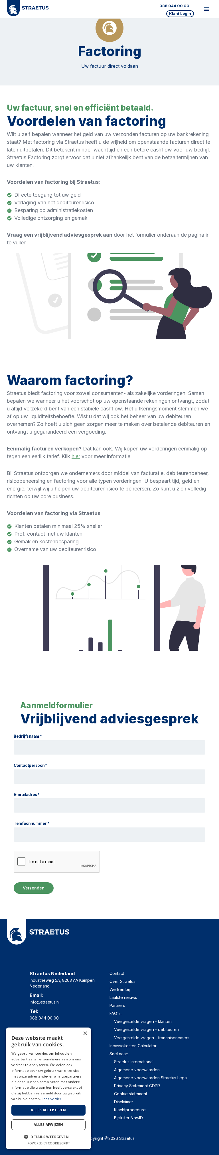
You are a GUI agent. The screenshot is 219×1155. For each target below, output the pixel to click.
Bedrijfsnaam (28, 736)
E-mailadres (27, 794)
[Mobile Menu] (206, 9)
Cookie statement (130, 1093)
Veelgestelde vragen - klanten (143, 1021)
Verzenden (33, 887)
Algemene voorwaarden (137, 1069)
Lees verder (51, 1098)
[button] (48, 1137)
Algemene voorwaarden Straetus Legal (151, 1077)
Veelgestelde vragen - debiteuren (146, 1029)
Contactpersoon (30, 765)
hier (76, 456)
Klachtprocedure (130, 1109)
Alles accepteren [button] (48, 1110)
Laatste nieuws (123, 997)
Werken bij (120, 989)
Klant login (180, 13)
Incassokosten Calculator (133, 1045)
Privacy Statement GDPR (137, 1085)
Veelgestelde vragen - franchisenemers (151, 1037)
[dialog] (48, 1088)
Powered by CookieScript (48, 1143)
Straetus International (133, 1061)
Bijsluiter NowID (128, 1117)
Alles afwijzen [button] (48, 1124)
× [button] (85, 1034)
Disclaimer (123, 1101)
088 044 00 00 (174, 5)
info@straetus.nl (45, 1002)
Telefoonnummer (31, 823)
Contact (117, 973)
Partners (117, 1005)
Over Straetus (122, 981)
